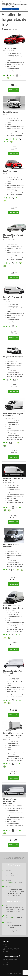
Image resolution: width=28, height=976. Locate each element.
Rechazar (16, 8)
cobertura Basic (20, 64)
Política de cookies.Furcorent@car (11, 948)
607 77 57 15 (18, 882)
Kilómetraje (5, 964)
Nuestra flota (6, 962)
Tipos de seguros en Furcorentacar (11, 959)
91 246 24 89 (9, 882)
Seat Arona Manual (10, 171)
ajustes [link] (12, 6)
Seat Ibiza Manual (9, 48)
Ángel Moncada (17, 973)
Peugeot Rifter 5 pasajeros (13, 357)
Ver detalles (13, 89)
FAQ (4, 961)
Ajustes (22, 8)
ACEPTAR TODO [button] (6, 8)
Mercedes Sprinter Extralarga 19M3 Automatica (10, 801)
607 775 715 (9, 917)
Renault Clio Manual (10, 112)
